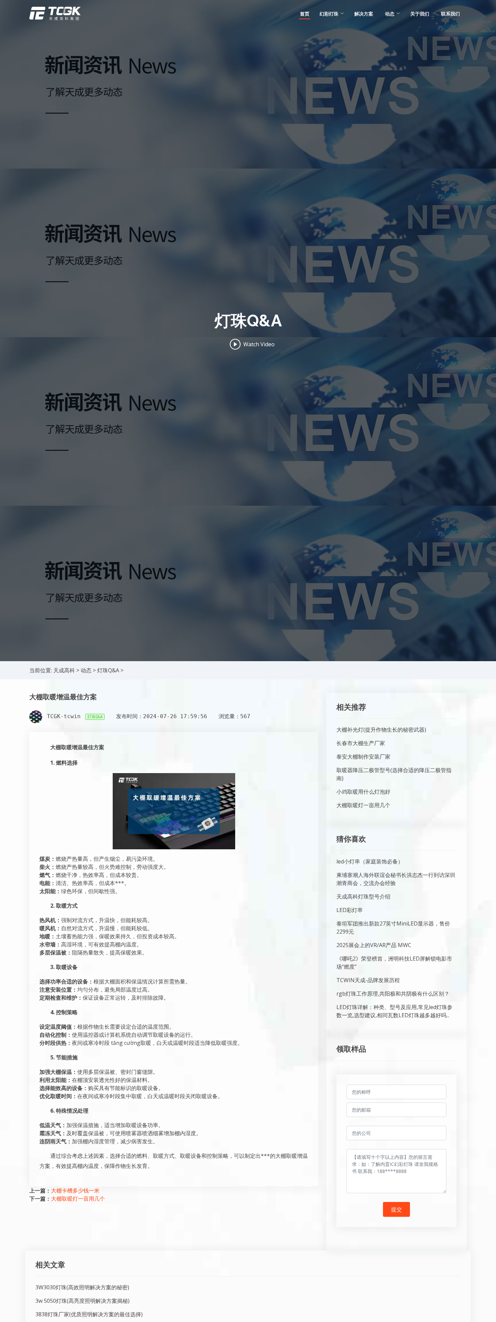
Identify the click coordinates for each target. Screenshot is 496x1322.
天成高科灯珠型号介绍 (363, 896)
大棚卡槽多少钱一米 (75, 1190)
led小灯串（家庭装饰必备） (369, 861)
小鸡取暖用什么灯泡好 (363, 791)
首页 (304, 13)
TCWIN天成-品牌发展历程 (368, 980)
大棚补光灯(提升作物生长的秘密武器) (381, 729)
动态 (86, 670)
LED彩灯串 (349, 910)
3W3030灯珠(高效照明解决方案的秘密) (82, 1287)
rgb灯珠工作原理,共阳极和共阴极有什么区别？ (392, 993)
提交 (396, 1209)
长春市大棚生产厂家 (360, 743)
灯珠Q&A (108, 670)
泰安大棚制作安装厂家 (363, 756)
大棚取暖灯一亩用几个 (78, 1198)
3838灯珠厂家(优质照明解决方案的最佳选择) (89, 1314)
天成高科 (64, 670)
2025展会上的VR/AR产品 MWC (373, 945)
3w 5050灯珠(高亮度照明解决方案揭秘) (82, 1300)
